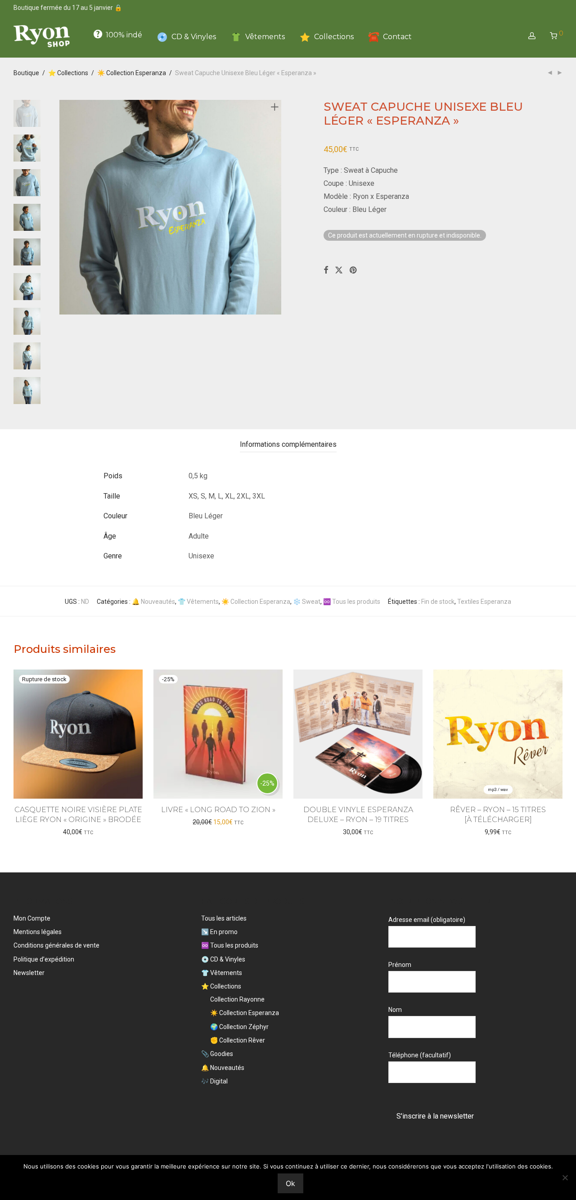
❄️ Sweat (306, 601)
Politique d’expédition (44, 959)
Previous (64, 207)
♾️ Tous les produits (351, 601)
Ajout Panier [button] (218, 822)
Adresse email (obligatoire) (426, 919)
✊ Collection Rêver (237, 1040)
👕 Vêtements (198, 601)
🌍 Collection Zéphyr (239, 1026)
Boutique (26, 72)
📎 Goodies (217, 1053)
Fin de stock (437, 601)
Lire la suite (78, 832)
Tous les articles (224, 918)
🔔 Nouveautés (153, 601)
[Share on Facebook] (326, 270)
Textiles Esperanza (484, 601)
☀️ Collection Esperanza (131, 72)
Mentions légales (38, 931)
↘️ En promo (219, 931)
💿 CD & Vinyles (223, 959)
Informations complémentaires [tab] (288, 444)
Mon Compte (32, 918)
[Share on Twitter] (339, 270)
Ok (290, 1183)
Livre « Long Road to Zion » (218, 809)
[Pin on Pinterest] (354, 270)
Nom (395, 1009)
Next (276, 207)
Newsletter (29, 972)
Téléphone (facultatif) (419, 1055)
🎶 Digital (214, 1081)
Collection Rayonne (237, 999)
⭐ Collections (68, 72)
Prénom (399, 964)
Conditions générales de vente (56, 945)
